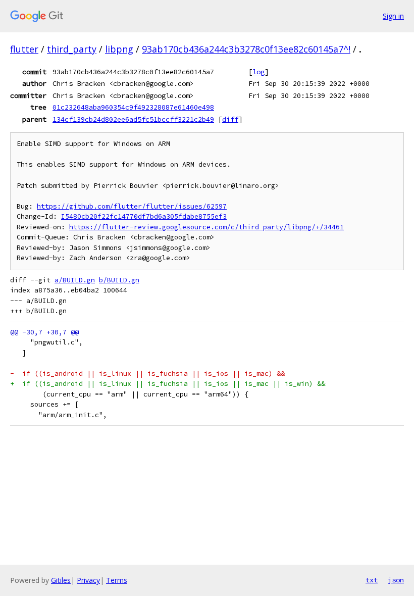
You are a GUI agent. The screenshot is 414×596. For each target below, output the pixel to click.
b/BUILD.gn (119, 280)
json (396, 579)
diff (230, 119)
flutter (24, 49)
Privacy (88, 580)
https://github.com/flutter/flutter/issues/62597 (132, 206)
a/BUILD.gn (75, 280)
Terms (116, 580)
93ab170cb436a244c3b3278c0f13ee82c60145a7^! (246, 49)
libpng (119, 49)
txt (372, 579)
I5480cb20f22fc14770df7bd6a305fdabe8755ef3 (144, 216)
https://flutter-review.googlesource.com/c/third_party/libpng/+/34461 (206, 227)
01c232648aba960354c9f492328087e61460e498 (133, 107)
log (258, 71)
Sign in (393, 16)
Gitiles (61, 580)
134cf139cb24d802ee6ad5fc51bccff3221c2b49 (133, 119)
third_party (71, 49)
